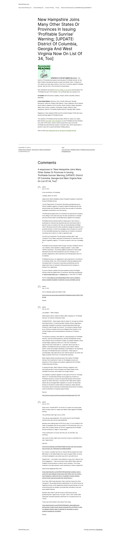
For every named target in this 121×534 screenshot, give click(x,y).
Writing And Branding (45, 149)
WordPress (99, 529)
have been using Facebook (53, 121)
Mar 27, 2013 (45, 189)
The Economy (35, 149)
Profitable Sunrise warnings (87, 149)
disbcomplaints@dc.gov (51, 274)
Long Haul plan (66, 149)
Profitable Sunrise (75, 149)
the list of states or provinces (62, 90)
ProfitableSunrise (66, 151)
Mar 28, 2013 (45, 309)
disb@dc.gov (64, 274)
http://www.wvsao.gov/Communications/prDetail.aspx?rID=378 (61, 395)
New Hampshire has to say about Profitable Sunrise (61, 130)
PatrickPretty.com (23, 4)
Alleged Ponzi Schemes (24, 149)
